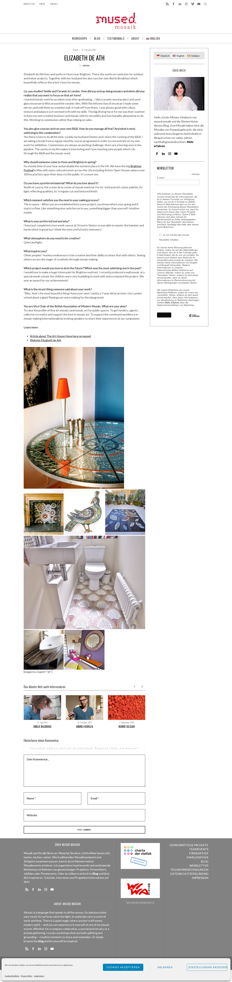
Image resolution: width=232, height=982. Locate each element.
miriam (86, 65)
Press (42, 4)
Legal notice (39, 976)
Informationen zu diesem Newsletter (175, 194)
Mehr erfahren (172, 302)
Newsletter (29, 4)
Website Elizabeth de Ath (45, 340)
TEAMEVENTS (198, 849)
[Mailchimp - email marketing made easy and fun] (194, 318)
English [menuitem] (180, 55)
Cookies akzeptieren (123, 967)
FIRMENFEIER (198, 853)
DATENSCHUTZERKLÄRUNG (189, 873)
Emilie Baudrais (42, 726)
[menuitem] (163, 55)
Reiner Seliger (127, 726)
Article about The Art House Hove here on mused (60, 336)
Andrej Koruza (84, 726)
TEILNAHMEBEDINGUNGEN (189, 869)
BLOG (204, 861)
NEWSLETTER (198, 865)
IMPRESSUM (200, 878)
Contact (54, 4)
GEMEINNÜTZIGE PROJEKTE (189, 845)
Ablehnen (165, 967)
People (75, 49)
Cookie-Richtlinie (12, 976)
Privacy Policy (26, 976)
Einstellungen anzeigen (208, 967)
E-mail (161, 177)
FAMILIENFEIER (197, 857)
